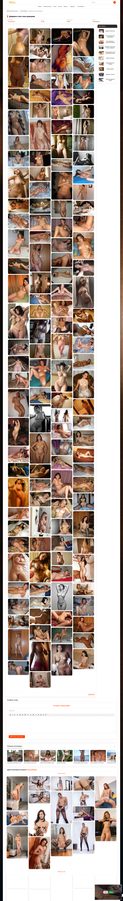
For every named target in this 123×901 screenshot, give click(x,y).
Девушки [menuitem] (73, 6)
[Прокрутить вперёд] (114, 746)
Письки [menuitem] (60, 6)
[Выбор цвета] (35, 715)
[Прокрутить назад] (111, 746)
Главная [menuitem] (40, 6)
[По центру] (22, 715)
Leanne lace (61, 773)
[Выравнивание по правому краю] (25, 715)
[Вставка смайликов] (28, 715)
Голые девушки (11, 21)
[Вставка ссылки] (30, 715)
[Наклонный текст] (12, 715)
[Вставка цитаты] (41, 715)
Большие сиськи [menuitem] (47, 6)
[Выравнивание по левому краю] (20, 715)
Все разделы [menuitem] (81, 6)
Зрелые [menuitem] (65, 6)
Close (105, 892)
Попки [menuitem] (54, 6)
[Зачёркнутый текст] (17, 715)
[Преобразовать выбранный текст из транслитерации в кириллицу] (43, 715)
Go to (111, 892)
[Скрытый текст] (38, 715)
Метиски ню (61, 871)
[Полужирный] (10, 715)
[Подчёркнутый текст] (14, 715)
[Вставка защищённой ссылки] (33, 715)
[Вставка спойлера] (46, 715)
